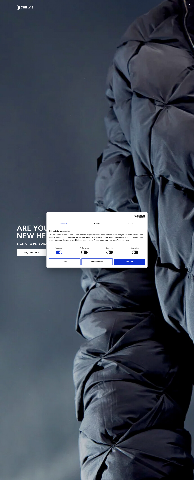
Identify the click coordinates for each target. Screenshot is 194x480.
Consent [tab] (63, 224)
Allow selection (97, 262)
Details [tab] (97, 224)
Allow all (129, 262)
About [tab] (130, 224)
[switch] (84, 252)
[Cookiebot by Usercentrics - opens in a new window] (135, 216)
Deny (65, 262)
